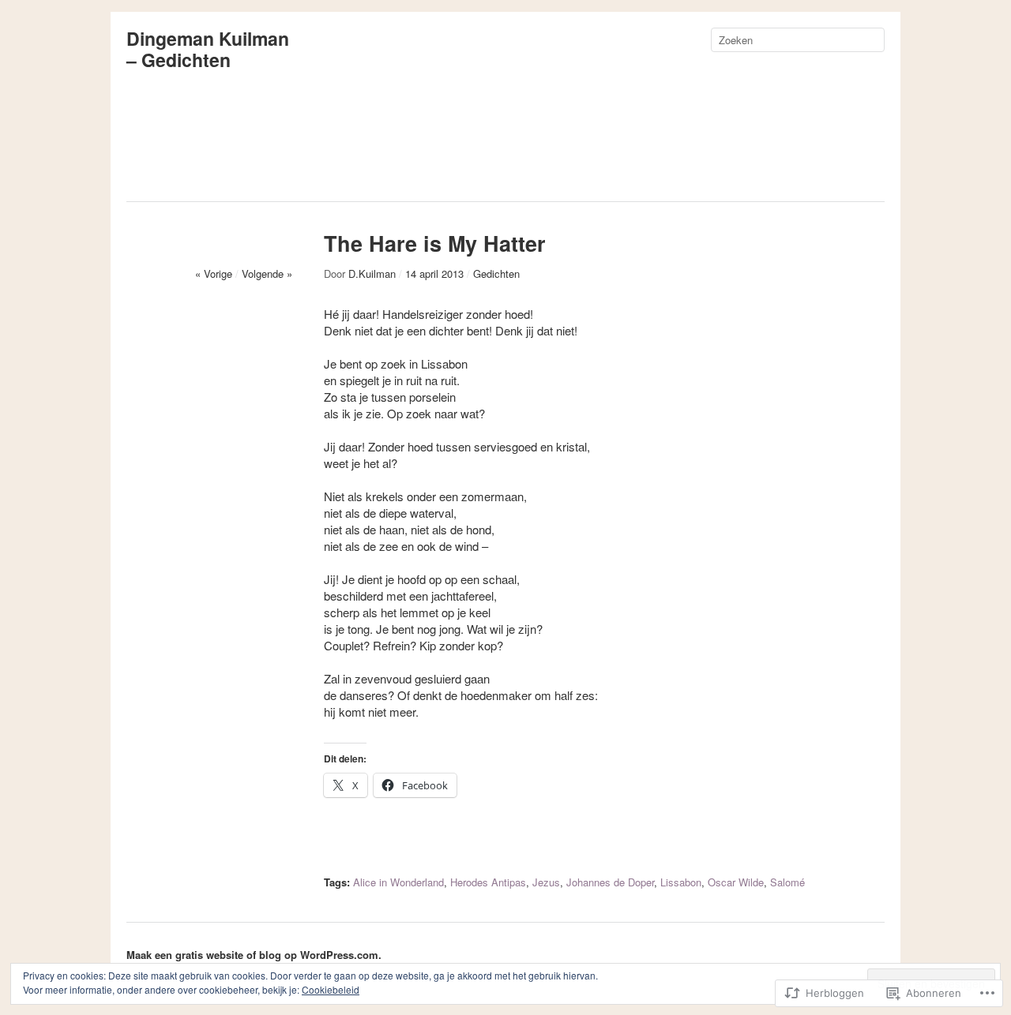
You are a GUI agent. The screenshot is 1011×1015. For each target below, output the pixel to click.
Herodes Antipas (488, 882)
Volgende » (267, 273)
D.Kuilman (372, 273)
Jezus (546, 882)
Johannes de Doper (610, 882)
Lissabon (680, 882)
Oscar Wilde (736, 882)
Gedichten (496, 273)
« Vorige (213, 273)
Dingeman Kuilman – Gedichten (207, 49)
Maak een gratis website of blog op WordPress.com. (253, 954)
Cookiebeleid (330, 989)
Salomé (787, 882)
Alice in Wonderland (398, 882)
